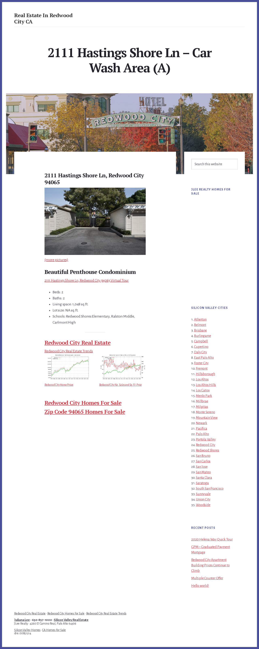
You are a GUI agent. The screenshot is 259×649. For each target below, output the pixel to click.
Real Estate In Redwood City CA (43, 18)
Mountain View (206, 418)
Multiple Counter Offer (207, 578)
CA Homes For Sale (54, 630)
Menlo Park (204, 396)
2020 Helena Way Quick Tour (212, 539)
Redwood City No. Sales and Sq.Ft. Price (120, 384)
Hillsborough (205, 374)
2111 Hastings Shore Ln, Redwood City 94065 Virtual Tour (87, 280)
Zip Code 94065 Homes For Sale (85, 411)
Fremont (202, 368)
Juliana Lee (22, 620)
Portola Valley (205, 439)
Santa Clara (204, 478)
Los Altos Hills (206, 385)
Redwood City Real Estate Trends (69, 351)
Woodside (203, 505)
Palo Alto (202, 434)
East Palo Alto (204, 358)
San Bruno (203, 456)
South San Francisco (209, 488)
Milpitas (202, 407)
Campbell (201, 341)
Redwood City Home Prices (59, 384)
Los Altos (202, 379)
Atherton (200, 319)
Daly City (200, 352)
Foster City (201, 363)
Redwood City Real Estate (77, 342)
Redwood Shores (207, 450)
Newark (201, 423)
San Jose (201, 467)
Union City (203, 499)
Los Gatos (202, 390)
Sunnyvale (203, 494)
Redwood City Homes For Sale (83, 402)
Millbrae (202, 401)
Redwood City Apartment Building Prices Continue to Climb (210, 565)
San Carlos (203, 461)
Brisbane (200, 330)
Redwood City (205, 445)
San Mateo (203, 472)
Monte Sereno (205, 412)
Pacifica (201, 428)
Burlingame (202, 336)
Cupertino (201, 347)
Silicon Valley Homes (27, 630)
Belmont (200, 325)
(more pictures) (56, 260)
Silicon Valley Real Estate (71, 620)
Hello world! (200, 586)
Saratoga (202, 483)
